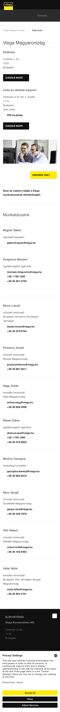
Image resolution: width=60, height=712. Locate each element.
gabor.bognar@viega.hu (21, 242)
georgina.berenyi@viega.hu (23, 471)
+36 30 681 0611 (17, 369)
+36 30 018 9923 (17, 442)
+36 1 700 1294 (16, 437)
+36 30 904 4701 (17, 593)
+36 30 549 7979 (17, 513)
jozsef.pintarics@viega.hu (22, 364)
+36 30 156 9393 (17, 551)
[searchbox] (27, 15)
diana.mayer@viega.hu (20, 432)
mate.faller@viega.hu (19, 589)
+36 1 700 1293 (16, 276)
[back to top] (54, 616)
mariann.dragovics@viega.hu (24, 271)
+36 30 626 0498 (17, 407)
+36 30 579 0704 (17, 331)
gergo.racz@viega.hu (19, 509)
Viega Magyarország (13, 30)
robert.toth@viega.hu (19, 547)
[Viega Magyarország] (8, 4)
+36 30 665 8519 (17, 475)
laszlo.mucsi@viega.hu (20, 326)
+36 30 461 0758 (17, 281)
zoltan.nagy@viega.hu (20, 402)
